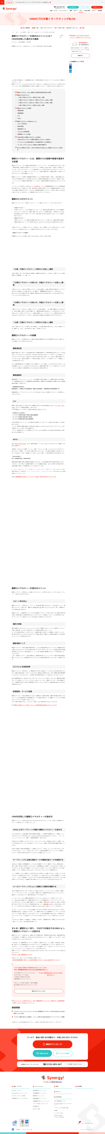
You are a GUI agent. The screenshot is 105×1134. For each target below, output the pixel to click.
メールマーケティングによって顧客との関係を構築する (32, 144)
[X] (80, 67)
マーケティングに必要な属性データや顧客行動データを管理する (34, 142)
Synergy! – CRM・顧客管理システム (21, 954)
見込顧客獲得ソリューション (39, 1093)
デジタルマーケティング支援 (18, 1095)
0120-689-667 (54, 1064)
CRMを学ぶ (59, 1097)
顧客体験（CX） (48, 904)
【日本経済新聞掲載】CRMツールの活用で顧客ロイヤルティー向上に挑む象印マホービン (35, 960)
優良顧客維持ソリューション (39, 1098)
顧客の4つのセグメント (23, 95)
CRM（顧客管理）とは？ (60, 1101)
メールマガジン (57, 1113)
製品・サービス (54, 10)
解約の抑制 (21, 126)
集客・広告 (36, 27)
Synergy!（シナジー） (17, 1090)
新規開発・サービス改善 (24, 134)
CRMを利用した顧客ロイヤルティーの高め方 (29, 137)
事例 (71, 10)
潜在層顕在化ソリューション (39, 1090)
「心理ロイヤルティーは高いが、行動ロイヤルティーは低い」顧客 (35, 100)
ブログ (80, 10)
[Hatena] (80, 69)
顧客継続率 (21, 113)
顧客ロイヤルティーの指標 (24, 108)
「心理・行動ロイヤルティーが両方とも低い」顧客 (31, 105)
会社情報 (100, 10)
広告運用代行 (36, 1106)
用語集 (55, 1110)
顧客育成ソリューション (38, 1095)
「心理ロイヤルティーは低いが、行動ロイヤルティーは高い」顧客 (35, 102)
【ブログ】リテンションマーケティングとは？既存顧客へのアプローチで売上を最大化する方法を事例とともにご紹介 (39, 1012)
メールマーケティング (47, 27)
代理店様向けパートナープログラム (20, 1098)
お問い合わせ (73, 7)
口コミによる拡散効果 (23, 131)
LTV (19, 115)
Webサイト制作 (36, 1109)
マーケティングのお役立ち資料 (61, 1107)
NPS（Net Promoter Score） (19, 443)
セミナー (94, 10)
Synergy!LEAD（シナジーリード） (20, 1093)
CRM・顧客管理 (26, 27)
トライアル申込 (86, 7)
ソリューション (62, 10)
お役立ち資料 (87, 10)
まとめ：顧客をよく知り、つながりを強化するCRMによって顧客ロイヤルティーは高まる (40, 148)
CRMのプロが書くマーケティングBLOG (59, 1116)
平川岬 (29, 42)
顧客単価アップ (22, 129)
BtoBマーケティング (73, 27)
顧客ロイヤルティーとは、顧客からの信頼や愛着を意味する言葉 (34, 92)
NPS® (19, 118)
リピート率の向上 (22, 123)
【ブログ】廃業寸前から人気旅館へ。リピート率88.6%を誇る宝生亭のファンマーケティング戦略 (39, 1017)
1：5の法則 (36, 186)
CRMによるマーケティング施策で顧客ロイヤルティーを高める (34, 139)
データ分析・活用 (60, 27)
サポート (76, 10)
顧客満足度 (21, 110)
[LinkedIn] (80, 72)
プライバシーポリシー (26, 1129)
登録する (80, 55)
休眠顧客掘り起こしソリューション (41, 1101)
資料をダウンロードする (38, 991)
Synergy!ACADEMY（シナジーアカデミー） (62, 1104)
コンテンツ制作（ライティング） (40, 1103)
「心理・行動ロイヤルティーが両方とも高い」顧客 (31, 97)
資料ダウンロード (97, 7)
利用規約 (18, 1129)
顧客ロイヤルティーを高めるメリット (27, 121)
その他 (82, 27)
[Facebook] (80, 65)
